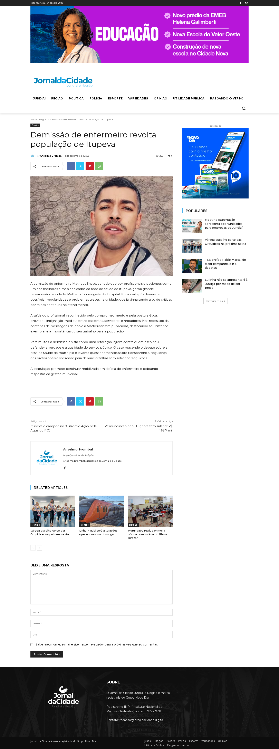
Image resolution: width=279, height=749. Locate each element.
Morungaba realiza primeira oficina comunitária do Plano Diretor (147, 534)
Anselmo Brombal (51, 155)
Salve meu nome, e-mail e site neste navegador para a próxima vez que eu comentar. (97, 644)
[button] (244, 108)
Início (33, 119)
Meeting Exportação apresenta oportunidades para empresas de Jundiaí (223, 224)
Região (43, 119)
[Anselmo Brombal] (33, 156)
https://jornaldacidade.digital (78, 455)
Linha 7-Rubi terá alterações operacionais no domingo (98, 532)
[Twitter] (80, 166)
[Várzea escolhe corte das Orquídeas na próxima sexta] (52, 511)
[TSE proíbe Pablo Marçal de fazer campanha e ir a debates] (192, 266)
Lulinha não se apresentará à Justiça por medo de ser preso (226, 284)
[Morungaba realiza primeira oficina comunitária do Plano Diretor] (150, 511)
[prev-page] (33, 548)
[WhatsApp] (99, 166)
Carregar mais (214, 300)
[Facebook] (240, 3)
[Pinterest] (90, 166)
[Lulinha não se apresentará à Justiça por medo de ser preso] (192, 286)
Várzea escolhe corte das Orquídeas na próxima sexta (49, 532)
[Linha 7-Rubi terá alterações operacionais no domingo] (101, 511)
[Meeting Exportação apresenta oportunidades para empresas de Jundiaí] (192, 226)
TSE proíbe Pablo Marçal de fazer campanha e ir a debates (225, 264)
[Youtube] (246, 3)
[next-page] (39, 548)
